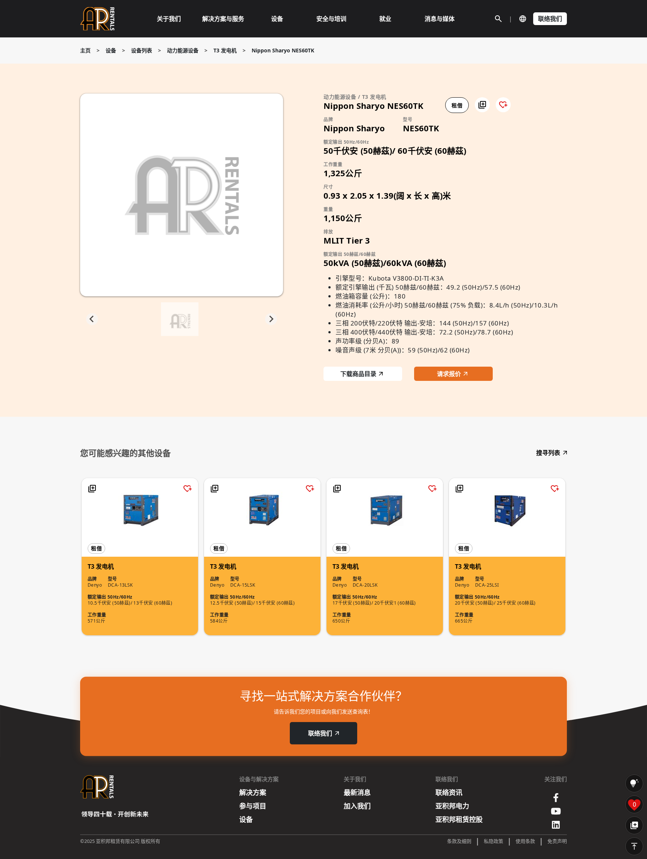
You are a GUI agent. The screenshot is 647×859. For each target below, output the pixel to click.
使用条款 (525, 841)
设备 (111, 50)
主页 (85, 50)
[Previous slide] (92, 319)
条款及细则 (459, 841)
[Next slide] (271, 319)
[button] (482, 104)
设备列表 (141, 50)
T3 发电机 (225, 50)
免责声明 (557, 841)
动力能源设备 (182, 50)
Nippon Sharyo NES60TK (283, 50)
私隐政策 (493, 841)
